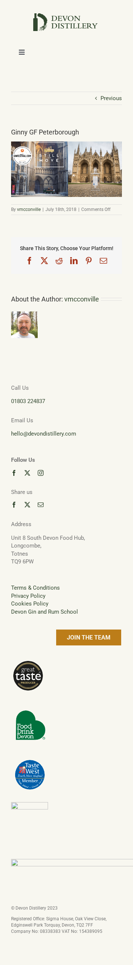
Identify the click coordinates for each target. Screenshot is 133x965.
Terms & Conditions (35, 587)
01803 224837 (28, 401)
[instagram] (41, 473)
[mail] (41, 505)
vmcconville (29, 209)
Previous (111, 98)
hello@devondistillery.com (43, 433)
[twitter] (27, 473)
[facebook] (14, 473)
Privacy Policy (28, 596)
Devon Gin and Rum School (44, 611)
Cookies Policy (29, 603)
